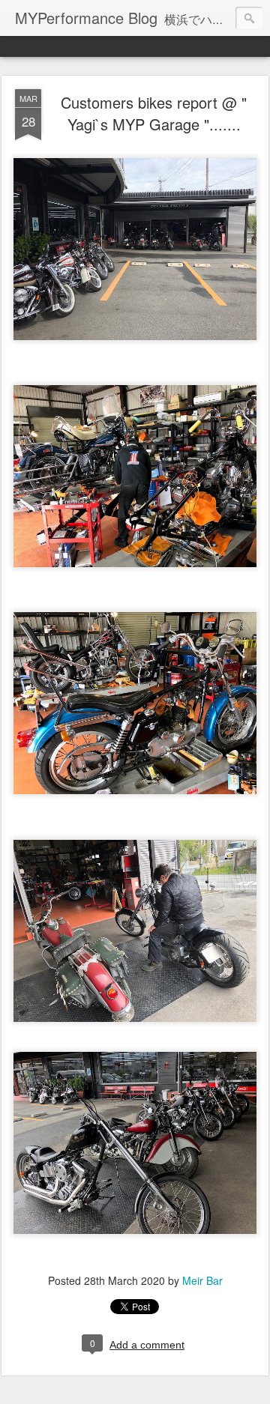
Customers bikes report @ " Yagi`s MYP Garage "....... (154, 113)
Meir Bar (202, 1280)
